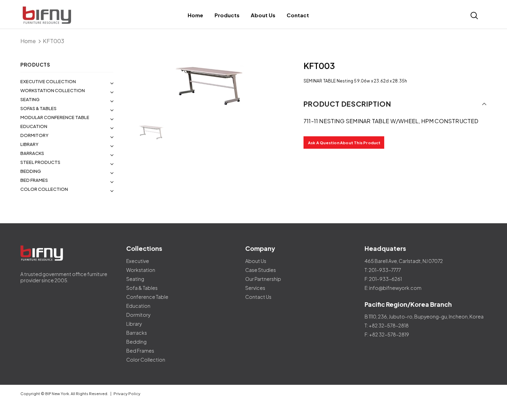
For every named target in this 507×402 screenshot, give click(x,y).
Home (28, 41)
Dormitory (34, 135)
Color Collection (44, 189)
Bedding (30, 171)
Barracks (32, 153)
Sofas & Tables (38, 108)
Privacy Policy (126, 393)
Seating (30, 99)
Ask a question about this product (344, 142)
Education (33, 126)
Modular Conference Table (54, 117)
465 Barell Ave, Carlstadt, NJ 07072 (404, 261)
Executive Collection (48, 81)
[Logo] (78, 15)
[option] (208, 85)
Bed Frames (34, 180)
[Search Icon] (474, 15)
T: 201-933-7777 (383, 270)
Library (29, 144)
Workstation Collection (52, 90)
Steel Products (40, 162)
